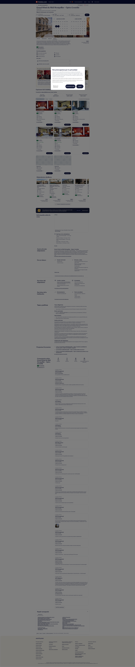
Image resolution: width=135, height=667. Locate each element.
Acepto (79, 86)
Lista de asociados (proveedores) (57, 82)
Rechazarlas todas (70, 86)
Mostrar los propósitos (55, 86)
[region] (68, 78)
